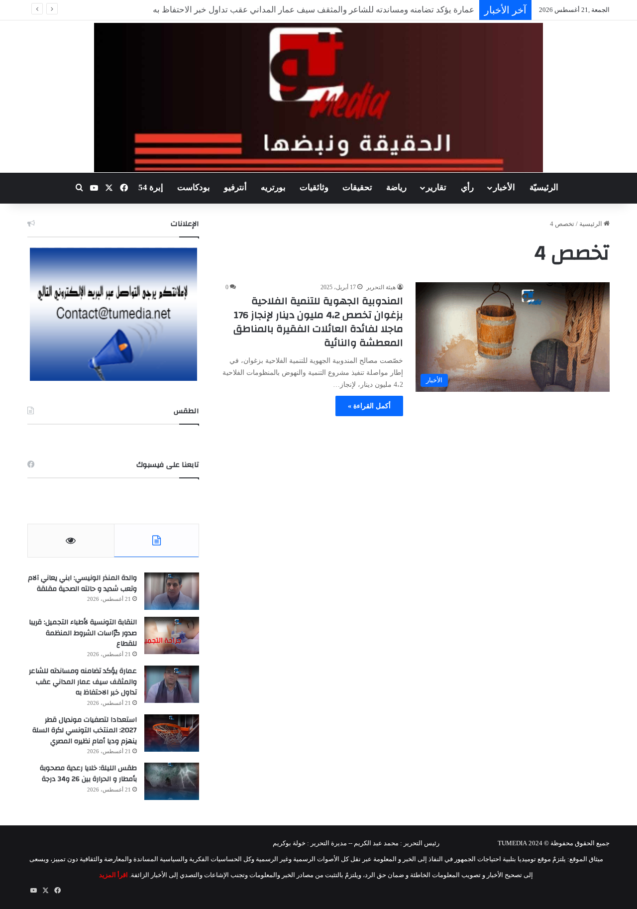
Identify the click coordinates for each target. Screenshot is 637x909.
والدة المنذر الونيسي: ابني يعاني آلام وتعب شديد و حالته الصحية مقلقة (82, 583)
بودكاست (193, 187)
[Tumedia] (318, 97)
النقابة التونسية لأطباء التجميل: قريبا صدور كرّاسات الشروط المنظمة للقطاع (83, 633)
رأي (467, 187)
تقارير (436, 187)
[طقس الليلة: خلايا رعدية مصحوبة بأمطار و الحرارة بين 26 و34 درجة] (171, 781)
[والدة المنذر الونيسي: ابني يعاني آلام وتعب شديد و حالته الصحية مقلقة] (171, 591)
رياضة (396, 187)
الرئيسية (591, 223)
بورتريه (273, 187)
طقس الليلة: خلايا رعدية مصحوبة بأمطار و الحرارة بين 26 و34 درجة (88, 774)
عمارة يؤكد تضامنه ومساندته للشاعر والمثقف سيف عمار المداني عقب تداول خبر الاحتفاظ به (83, 682)
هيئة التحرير (381, 287)
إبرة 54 (150, 187)
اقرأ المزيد (113, 875)
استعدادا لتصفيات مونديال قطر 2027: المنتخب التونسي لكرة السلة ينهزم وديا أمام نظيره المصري (84, 730)
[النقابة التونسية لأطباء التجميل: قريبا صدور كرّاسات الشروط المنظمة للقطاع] (171, 635)
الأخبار (504, 187)
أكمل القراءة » (369, 406)
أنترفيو (235, 187)
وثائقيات (314, 187)
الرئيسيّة (544, 187)
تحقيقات (357, 187)
